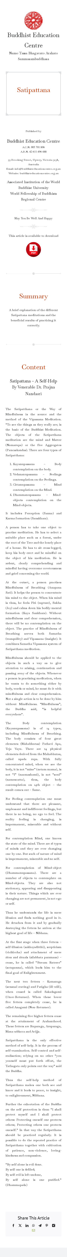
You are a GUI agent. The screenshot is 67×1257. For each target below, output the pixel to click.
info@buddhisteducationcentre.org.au (37, 168)
